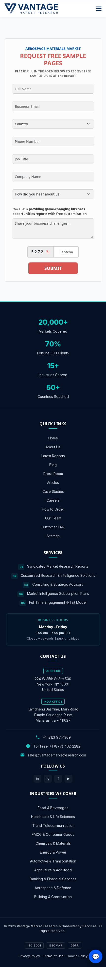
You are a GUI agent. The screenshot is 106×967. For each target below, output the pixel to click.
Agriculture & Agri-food (53, 870)
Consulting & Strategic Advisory (57, 584)
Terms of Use (53, 956)
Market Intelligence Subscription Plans (58, 593)
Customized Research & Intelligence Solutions (58, 575)
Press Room (53, 474)
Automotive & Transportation (53, 861)
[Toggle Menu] (98, 8)
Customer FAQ (53, 527)
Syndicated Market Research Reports (57, 566)
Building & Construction (53, 896)
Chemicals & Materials (53, 843)
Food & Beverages (53, 807)
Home (53, 438)
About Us (53, 447)
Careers (53, 500)
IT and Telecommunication (53, 825)
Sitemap (53, 536)
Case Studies (53, 491)
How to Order (53, 509)
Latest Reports (53, 456)
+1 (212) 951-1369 (57, 737)
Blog (53, 465)
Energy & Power (53, 852)
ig (48, 778)
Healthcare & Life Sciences (53, 816)
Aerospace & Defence (53, 887)
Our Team (53, 518)
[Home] (31, 8)
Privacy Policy (29, 956)
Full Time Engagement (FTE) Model (58, 602)
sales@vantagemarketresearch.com (57, 755)
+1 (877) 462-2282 (65, 746)
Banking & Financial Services (53, 879)
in (37, 778)
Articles (53, 482)
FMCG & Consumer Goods (53, 834)
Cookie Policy (77, 956)
